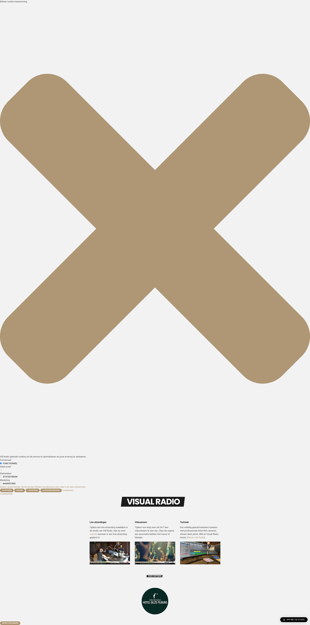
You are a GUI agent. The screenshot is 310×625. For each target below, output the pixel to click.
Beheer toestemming (10, 623)
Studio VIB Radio (196, 537)
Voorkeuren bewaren (51, 490)
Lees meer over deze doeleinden (70, 487)
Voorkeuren (33, 490)
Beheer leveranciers (44, 487)
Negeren (19, 490)
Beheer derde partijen (24, 487)
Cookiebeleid (6, 494)
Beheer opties (6, 487)
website (93, 534)
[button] (155, 453)
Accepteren (7, 490)
